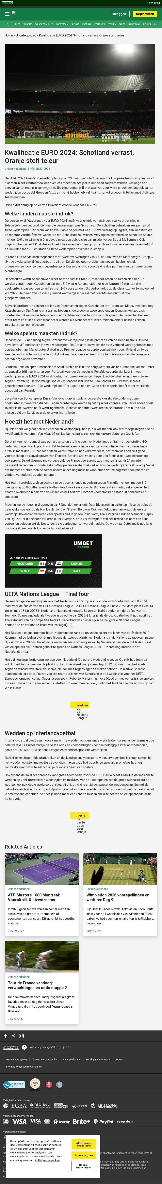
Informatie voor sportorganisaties (24, 1066)
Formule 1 (99, 24)
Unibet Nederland (15, 168)
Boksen (147, 24)
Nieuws (75, 24)
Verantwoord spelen (16, 1059)
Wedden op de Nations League (82, 705)
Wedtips (28, 24)
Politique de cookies (47, 1160)
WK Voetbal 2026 (44, 24)
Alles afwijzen (84, 1155)
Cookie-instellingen (83, 1166)
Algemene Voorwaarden (44, 1059)
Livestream (62, 24)
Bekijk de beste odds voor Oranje (81, 816)
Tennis (112, 24)
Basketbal (134, 24)
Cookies (119, 1059)
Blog (17, 24)
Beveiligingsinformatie (98, 1059)
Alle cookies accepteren (84, 1144)
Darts (122, 24)
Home (9, 35)
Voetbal (86, 24)
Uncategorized (26, 35)
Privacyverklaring (71, 1059)
